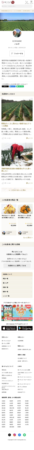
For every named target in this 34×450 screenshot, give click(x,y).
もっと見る (27, 237)
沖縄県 (19, 426)
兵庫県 (26, 415)
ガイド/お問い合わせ (7, 372)
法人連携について (22, 358)
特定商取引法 (5, 383)
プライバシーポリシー (7, 380)
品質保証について (6, 346)
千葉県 (26, 405)
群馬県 (11, 405)
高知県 (19, 422)
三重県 (26, 412)
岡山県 (3, 419)
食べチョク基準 (6, 343)
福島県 (19, 403)
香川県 (3, 422)
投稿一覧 (5, 287)
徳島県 (26, 419)
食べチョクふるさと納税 (24, 370)
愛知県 (19, 412)
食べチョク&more (22, 386)
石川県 (3, 410)
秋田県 (3, 403)
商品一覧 (5, 278)
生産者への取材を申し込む (24, 349)
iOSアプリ (20, 389)
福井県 (11, 410)
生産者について (7, 274)
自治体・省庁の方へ (23, 361)
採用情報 (4, 392)
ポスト (5, 86)
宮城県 (26, 401)
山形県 (11, 403)
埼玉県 (19, 405)
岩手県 (19, 401)
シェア (13, 86)
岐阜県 (3, 412)
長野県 (26, 410)
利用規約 (4, 378)
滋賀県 (3, 415)
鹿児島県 (12, 426)
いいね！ (8, 138)
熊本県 (19, 424)
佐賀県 (3, 424)
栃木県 (3, 405)
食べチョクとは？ (6, 340)
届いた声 (5, 283)
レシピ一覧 (6, 296)
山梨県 (19, 410)
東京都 (3, 408)
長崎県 (11, 424)
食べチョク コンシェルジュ (25, 377)
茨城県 (26, 403)
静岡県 (11, 412)
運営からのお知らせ (7, 375)
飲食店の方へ (5, 348)
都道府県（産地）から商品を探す (11, 397)
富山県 (26, 408)
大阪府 (19, 415)
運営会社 (4, 370)
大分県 (26, 424)
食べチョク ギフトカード (24, 384)
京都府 (11, 415)
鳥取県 (19, 417)
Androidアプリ (21, 392)
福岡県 (26, 422)
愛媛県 (11, 422)
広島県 (11, 419)
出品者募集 (20, 340)
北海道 (3, 401)
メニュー (31, 3)
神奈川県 (12, 408)
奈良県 (3, 417)
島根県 (26, 417)
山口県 (19, 419)
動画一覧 (5, 291)
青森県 (11, 401)
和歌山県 (12, 417)
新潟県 (19, 408)
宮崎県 (3, 426)
